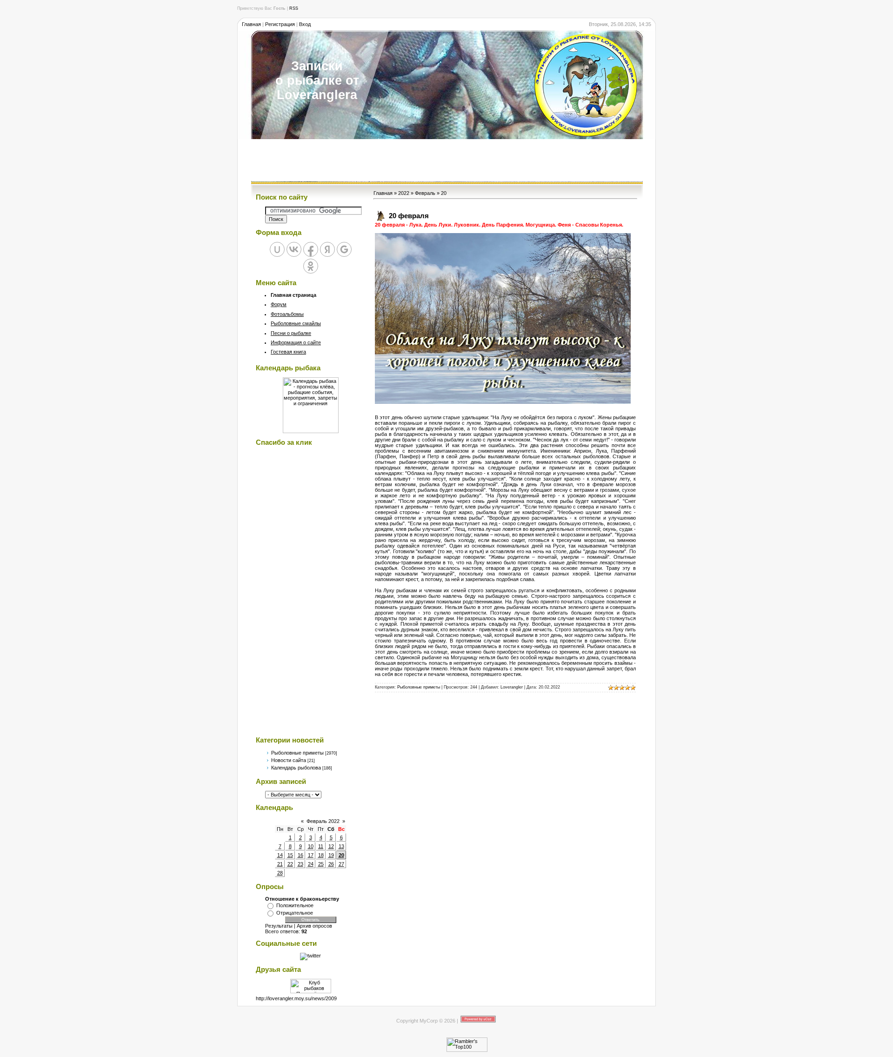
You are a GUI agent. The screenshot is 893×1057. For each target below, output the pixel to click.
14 (280, 855)
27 (341, 864)
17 (310, 855)
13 (341, 846)
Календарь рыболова (296, 767)
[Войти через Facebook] (310, 249)
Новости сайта (288, 760)
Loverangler (511, 687)
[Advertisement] (446, 160)
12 (331, 846)
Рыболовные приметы (297, 753)
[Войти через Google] (344, 249)
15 (290, 855)
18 (321, 855)
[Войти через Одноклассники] (310, 266)
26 (331, 864)
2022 (403, 193)
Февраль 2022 (323, 821)
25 (321, 864)
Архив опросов (314, 926)
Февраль (425, 193)
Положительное (294, 905)
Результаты (279, 926)
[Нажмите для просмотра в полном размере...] (503, 402)
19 (331, 855)
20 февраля (409, 216)
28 (280, 873)
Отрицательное (294, 913)
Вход (305, 24)
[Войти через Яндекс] (327, 249)
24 (310, 864)
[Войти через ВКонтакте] (294, 249)
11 (320, 846)
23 (300, 864)
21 (280, 864)
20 (341, 855)
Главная (251, 24)
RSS (293, 8)
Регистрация (280, 24)
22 (290, 864)
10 (310, 846)
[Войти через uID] (277, 249)
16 (300, 855)
